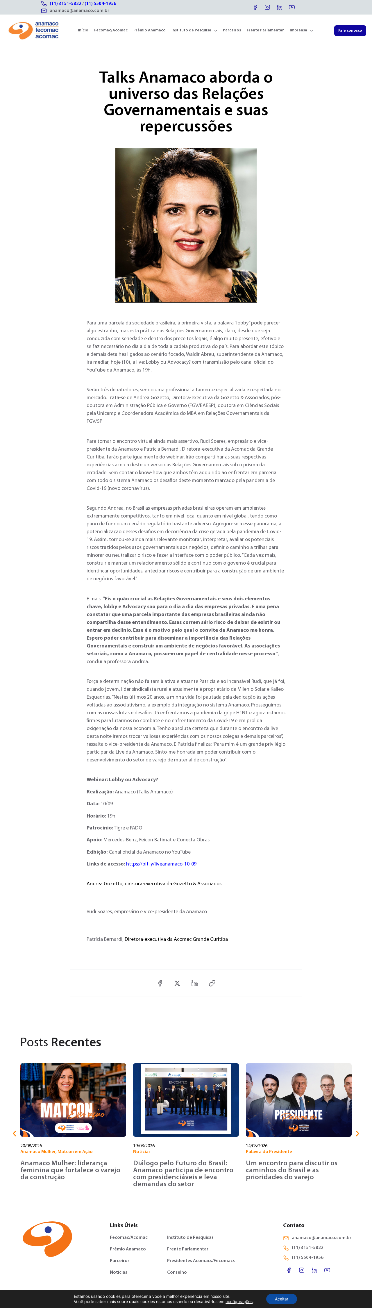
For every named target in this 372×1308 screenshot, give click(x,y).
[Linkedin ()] (195, 983)
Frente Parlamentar (265, 30)
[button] (14, 1133)
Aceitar (281, 1298)
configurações (239, 1301)
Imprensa (298, 30)
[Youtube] (292, 7)
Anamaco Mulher (38, 1152)
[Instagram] (267, 7)
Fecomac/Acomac (111, 30)
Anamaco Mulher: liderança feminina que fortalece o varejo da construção (70, 1170)
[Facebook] (255, 7)
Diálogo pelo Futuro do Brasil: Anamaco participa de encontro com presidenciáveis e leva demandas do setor (183, 1174)
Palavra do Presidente (269, 1152)
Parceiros (232, 30)
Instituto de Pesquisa (191, 30)
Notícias (142, 1152)
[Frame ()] (177, 983)
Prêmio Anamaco (149, 30)
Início (83, 30)
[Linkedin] (279, 7)
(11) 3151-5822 (65, 3)
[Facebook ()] (160, 983)
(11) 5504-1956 (100, 3)
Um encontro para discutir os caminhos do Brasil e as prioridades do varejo (291, 1170)
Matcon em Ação (75, 1152)
